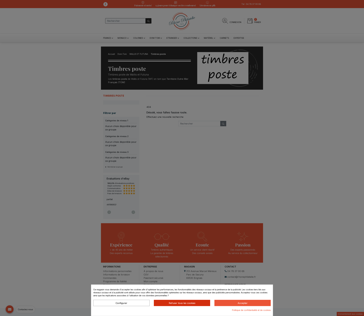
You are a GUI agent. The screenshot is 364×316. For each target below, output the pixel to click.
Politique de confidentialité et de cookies (251, 310)
